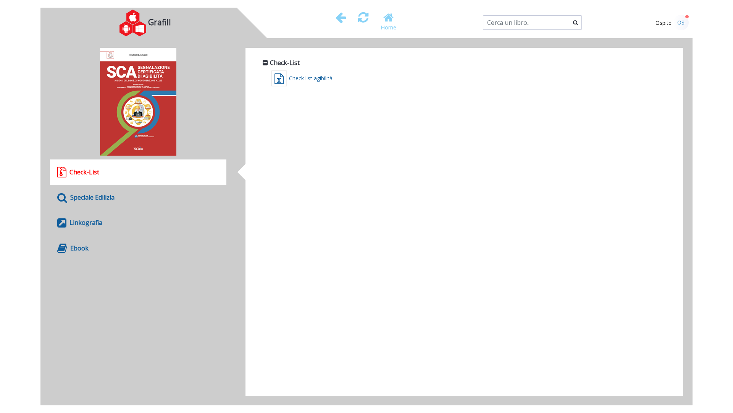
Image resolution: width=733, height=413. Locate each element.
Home (388, 27)
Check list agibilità (311, 78)
